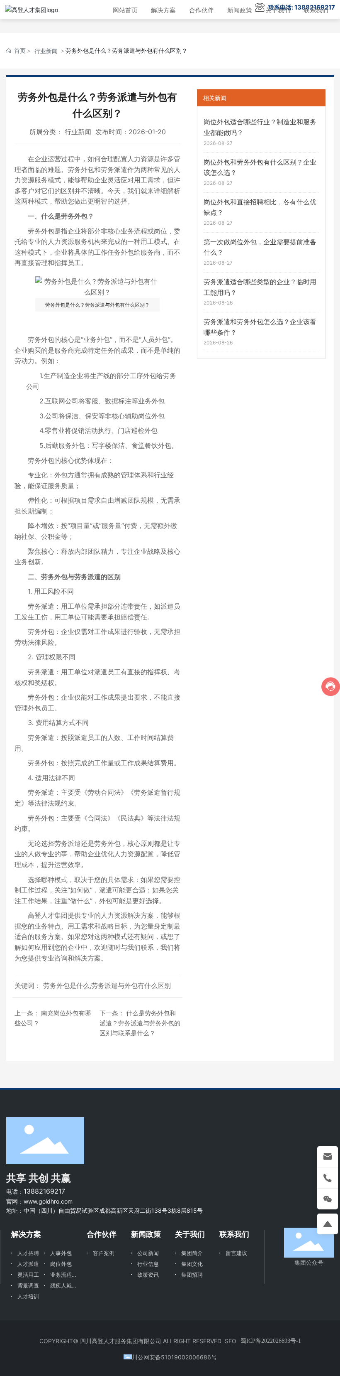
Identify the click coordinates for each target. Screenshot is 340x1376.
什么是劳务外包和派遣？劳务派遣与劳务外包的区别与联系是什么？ (140, 1023)
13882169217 (44, 1191)
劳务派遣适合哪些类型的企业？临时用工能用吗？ (260, 287)
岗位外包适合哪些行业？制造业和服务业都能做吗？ (260, 127)
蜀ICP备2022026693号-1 (270, 1341)
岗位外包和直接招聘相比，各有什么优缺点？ (260, 207)
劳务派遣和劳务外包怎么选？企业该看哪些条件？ (260, 327)
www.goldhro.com (48, 1201)
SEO (230, 1340)
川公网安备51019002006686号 (174, 1357)
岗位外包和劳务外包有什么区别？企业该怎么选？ (260, 167)
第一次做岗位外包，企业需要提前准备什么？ (260, 247)
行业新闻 (46, 50)
